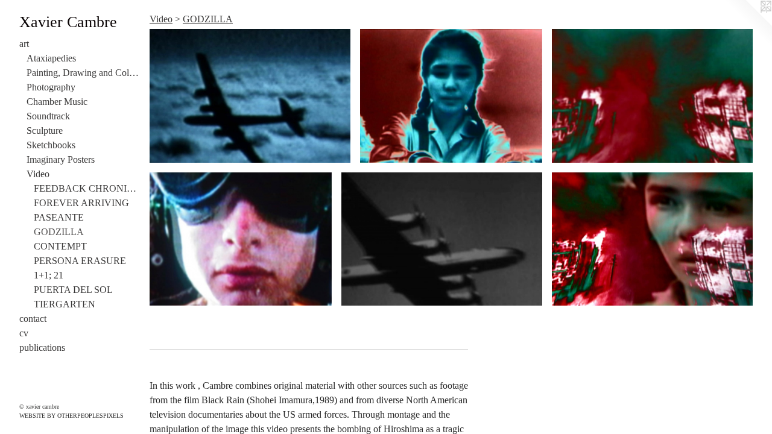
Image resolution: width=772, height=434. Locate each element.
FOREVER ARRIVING (81, 203)
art (24, 44)
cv (23, 333)
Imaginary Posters (61, 159)
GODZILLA (59, 232)
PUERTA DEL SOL (73, 290)
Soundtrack (48, 116)
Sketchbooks (51, 145)
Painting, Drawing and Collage (83, 73)
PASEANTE (59, 217)
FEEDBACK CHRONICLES (87, 188)
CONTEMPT (60, 246)
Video (38, 174)
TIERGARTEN (64, 304)
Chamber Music (57, 101)
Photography (51, 87)
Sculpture (45, 130)
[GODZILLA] (250, 96)
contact (32, 318)
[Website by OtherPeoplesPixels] (748, 24)
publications (42, 347)
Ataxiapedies (51, 58)
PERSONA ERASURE (80, 261)
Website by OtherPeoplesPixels (71, 415)
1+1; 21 (48, 275)
